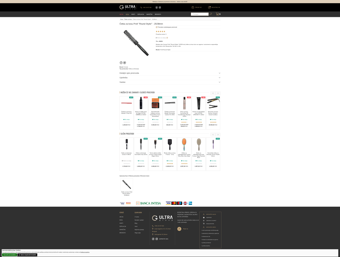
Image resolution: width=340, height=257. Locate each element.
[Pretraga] (210, 14)
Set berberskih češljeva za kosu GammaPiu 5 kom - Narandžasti (155, 114)
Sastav (122, 82)
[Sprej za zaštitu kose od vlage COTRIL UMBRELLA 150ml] (141, 103)
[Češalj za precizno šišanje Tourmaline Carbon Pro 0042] (169, 103)
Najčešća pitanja (139, 229)
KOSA (121, 220)
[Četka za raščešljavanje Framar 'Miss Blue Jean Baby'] (184, 144)
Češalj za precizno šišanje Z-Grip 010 (126, 112)
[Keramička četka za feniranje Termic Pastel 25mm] (213, 144)
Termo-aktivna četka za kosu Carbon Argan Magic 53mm (155, 154)
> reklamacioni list (205, 236)
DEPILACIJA (123, 226)
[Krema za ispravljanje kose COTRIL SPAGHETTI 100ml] (198, 103)
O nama (137, 217)
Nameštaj (149, 14)
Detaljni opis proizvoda (129, 73)
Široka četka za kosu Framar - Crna (170, 153)
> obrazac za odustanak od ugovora (209, 239)
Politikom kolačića (84, 252)
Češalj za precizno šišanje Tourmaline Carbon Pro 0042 (170, 113)
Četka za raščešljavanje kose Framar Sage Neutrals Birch (198, 155)
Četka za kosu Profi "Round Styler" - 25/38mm (126, 193)
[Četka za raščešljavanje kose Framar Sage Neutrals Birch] (198, 144)
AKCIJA (121, 217)
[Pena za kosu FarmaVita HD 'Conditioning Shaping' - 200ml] (184, 103)
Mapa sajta (138, 233)
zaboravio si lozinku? (211, 220)
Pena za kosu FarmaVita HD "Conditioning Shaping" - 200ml (184, 114)
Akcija (121, 14)
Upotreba (123, 77)
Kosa (127, 14)
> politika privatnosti (206, 242)
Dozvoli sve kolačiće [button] (9, 254)
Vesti (136, 226)
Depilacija (141, 14)
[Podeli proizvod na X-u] (124, 62)
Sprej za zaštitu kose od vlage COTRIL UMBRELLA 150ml (141, 113)
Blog (136, 223)
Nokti (133, 14)
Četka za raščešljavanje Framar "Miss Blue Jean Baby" (184, 154)
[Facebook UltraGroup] (157, 7)
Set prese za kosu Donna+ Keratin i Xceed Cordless (213, 113)
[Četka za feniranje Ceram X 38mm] (126, 144)
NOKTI (121, 223)
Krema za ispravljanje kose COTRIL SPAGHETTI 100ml (199, 113)
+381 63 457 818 (159, 226)
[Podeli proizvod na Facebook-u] (121, 62)
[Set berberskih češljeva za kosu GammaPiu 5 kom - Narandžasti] (155, 103)
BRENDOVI (123, 233)
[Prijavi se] (188, 228)
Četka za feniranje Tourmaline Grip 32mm (140, 153)
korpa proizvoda (210, 223)
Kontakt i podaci (139, 220)
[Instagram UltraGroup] (160, 7)
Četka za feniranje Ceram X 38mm (126, 153)
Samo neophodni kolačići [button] (28, 254)
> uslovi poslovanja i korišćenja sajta (209, 230)
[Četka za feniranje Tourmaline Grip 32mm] (141, 144)
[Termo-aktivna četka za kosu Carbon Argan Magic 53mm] (155, 144)
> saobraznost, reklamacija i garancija (210, 233)
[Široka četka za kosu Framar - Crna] (169, 144)
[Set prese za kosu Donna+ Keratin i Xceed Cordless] (213, 103)
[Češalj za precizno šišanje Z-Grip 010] (126, 103)
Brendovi (158, 14)
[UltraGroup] (127, 7)
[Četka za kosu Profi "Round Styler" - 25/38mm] (127, 184)
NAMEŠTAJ (122, 229)
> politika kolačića (205, 246)
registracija (208, 217)
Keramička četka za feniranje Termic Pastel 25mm (213, 154)
